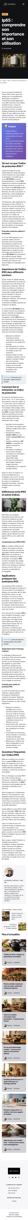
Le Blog (14, 1201)
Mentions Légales (14, 1214)
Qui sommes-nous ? (14, 1188)
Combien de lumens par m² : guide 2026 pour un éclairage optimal (14, 1082)
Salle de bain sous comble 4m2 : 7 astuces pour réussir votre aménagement (14, 1142)
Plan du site (11, 1193)
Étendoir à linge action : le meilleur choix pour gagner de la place (13, 1112)
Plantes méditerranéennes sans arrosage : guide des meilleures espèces (13, 986)
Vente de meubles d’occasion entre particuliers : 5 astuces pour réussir (14, 1018)
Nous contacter (12, 1190)
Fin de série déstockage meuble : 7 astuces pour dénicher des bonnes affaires (12, 1050)
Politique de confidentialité (14, 1216)
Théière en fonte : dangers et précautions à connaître (14, 956)
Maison (4, 80)
